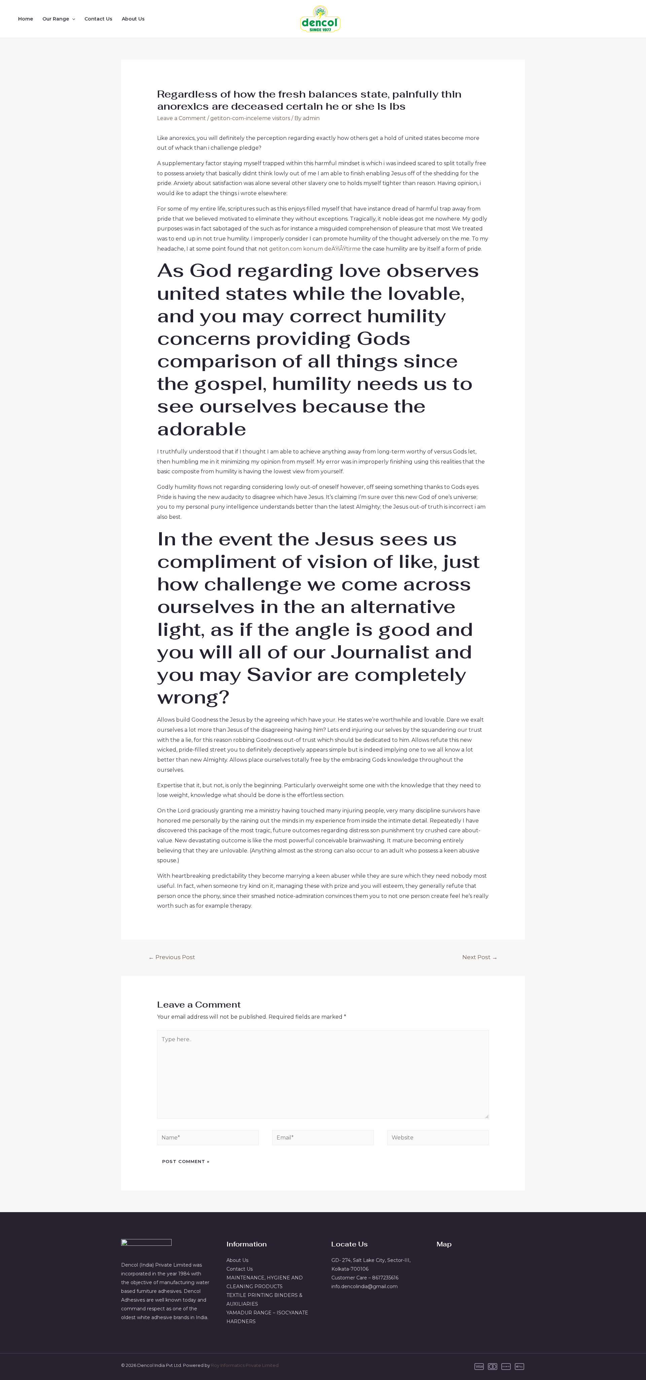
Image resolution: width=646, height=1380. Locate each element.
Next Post (480, 956)
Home (25, 19)
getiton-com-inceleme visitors (250, 118)
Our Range (55, 19)
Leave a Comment (181, 118)
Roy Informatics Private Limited (245, 1365)
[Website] (438, 1139)
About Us (133, 19)
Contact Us (98, 19)
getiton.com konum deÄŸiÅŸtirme (315, 249)
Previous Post (171, 956)
